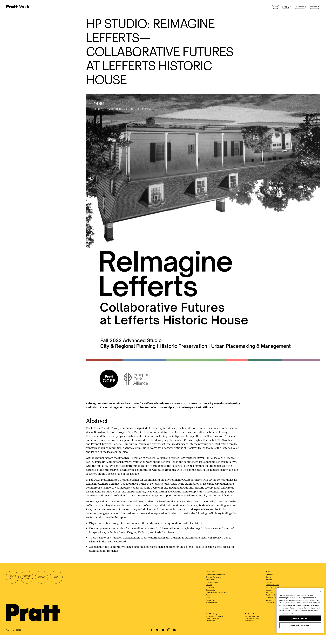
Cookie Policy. (288, 613)
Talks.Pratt (269, 592)
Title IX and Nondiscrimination (216, 592)
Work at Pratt (210, 600)
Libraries (269, 600)
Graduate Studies (212, 582)
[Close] (321, 591)
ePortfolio (269, 574)
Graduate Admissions (213, 577)
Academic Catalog (272, 595)
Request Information (27, 577)
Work (24, 6)
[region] (300, 610)
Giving (208, 597)
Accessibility (210, 590)
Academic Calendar (273, 597)
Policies (268, 582)
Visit (56, 577)
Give (275, 6)
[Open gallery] (203, 246)
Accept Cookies (300, 618)
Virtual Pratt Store (272, 602)
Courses (209, 585)
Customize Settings (300, 625)
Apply (286, 6)
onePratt (269, 579)
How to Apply (12, 577)
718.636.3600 (210, 620)
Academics (210, 579)
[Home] (33, 612)
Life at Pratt (210, 587)
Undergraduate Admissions (216, 574)
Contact (41, 577)
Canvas (268, 577)
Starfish (268, 590)
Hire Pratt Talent (211, 602)
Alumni (208, 595)
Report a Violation (272, 587)
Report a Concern (272, 585)
